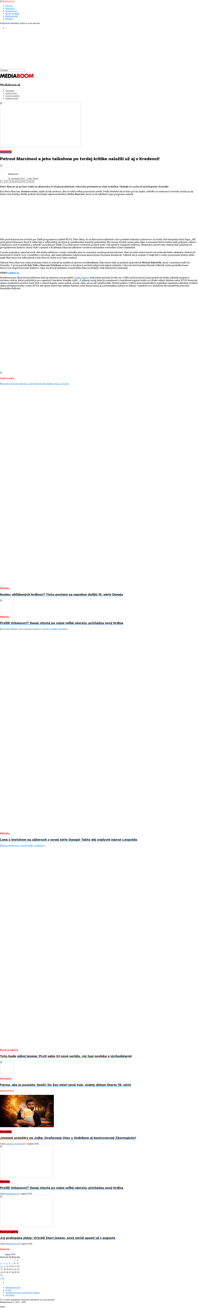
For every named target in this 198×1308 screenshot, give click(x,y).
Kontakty (9, 1295)
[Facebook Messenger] (9, 181)
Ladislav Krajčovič (15, 1143)
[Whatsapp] (14, 181)
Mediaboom (12, 1193)
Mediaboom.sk (12, 1287)
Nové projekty (12, 13)
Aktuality (10, 8)
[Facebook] (3, 181)
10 (1, 1266)
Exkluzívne (11, 11)
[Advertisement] (81, 50)
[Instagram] (20, 181)
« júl (2, 1278)
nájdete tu (13, 272)
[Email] (26, 181)
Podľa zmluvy (81, 277)
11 (4, 1266)
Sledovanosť (11, 16)
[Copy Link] (32, 181)
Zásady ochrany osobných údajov (22, 1292)
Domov (9, 6)
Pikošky (9, 18)
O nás (8, 1290)
